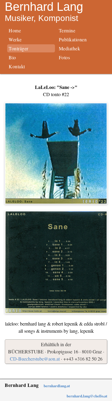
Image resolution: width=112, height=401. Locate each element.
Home (15, 30)
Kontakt (17, 66)
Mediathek (69, 48)
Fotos (64, 57)
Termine (67, 30)
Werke (15, 39)
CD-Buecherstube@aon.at (35, 358)
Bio (12, 57)
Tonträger (18, 48)
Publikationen (73, 39)
